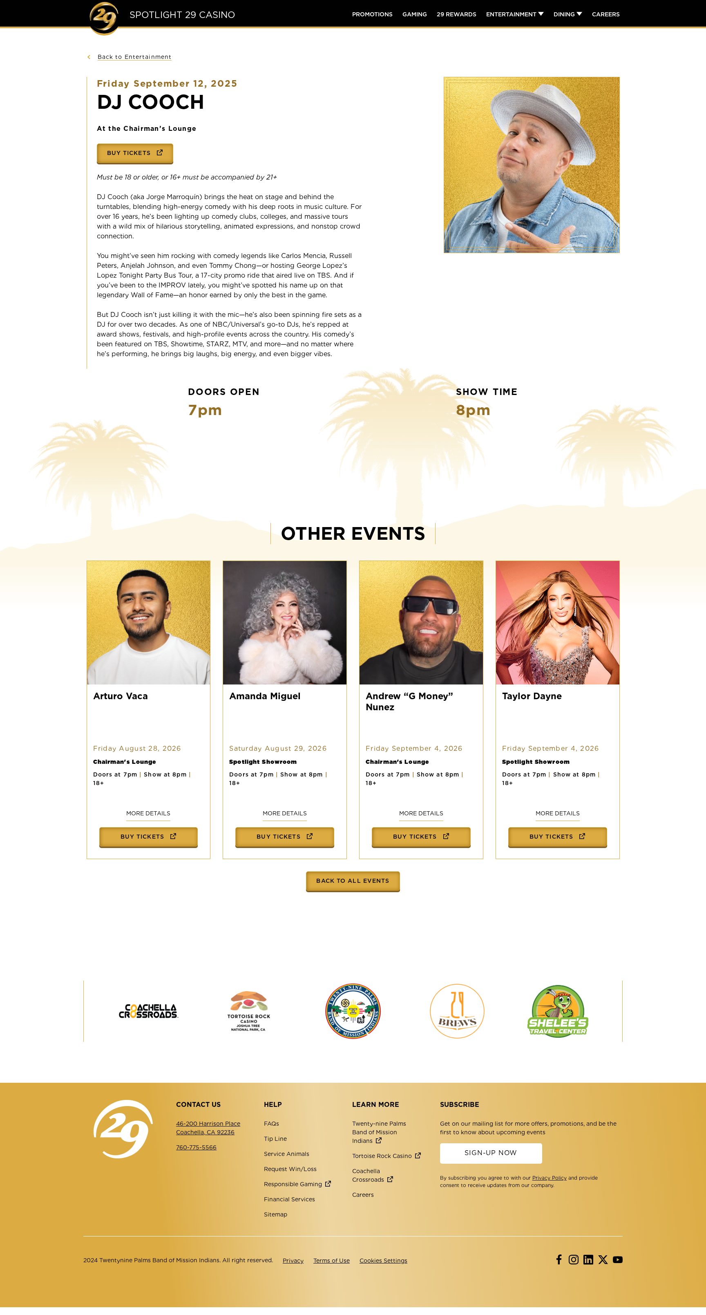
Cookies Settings (383, 1260)
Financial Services (289, 1199)
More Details (148, 813)
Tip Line (275, 1138)
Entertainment (512, 14)
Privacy (293, 1260)
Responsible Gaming (293, 1184)
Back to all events (352, 880)
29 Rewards (456, 14)
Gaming (414, 14)
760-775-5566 (196, 1147)
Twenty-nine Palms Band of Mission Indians (379, 1132)
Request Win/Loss (290, 1169)
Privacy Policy (549, 1178)
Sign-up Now (491, 1153)
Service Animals (286, 1154)
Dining (565, 14)
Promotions (372, 14)
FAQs (271, 1123)
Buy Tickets (130, 153)
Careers (606, 14)
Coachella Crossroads (368, 1175)
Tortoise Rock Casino (382, 1156)
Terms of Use (331, 1260)
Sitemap (275, 1214)
